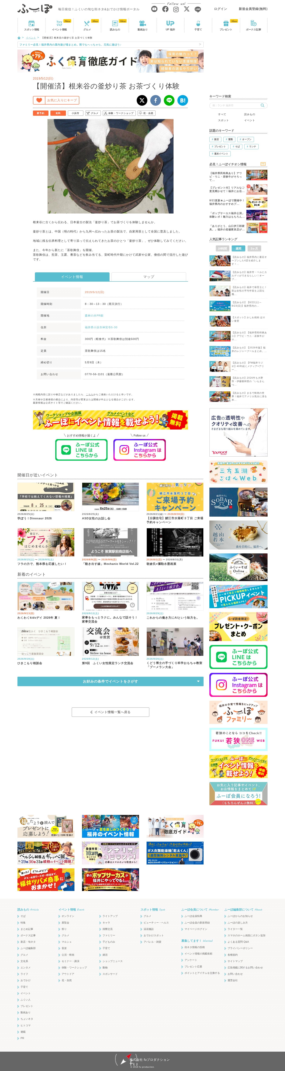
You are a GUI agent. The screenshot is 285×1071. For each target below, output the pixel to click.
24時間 (222, 248)
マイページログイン (196, 929)
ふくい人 (26, 999)
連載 (23, 1031)
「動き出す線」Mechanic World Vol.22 (110, 563)
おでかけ (26, 980)
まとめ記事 (27, 929)
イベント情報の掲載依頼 (198, 953)
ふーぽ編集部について (243, 909)
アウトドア (68, 973)
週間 (238, 248)
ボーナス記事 (253, 29)
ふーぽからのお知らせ (240, 916)
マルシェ (67, 941)
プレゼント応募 (193, 966)
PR (22, 1038)
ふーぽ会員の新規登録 (197, 922)
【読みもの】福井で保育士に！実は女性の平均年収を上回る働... (249, 291)
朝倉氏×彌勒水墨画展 (161, 563)
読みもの (115, 29)
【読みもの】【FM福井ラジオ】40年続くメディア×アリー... (248, 366)
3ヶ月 (254, 248)
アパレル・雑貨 (152, 941)
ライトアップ (110, 916)
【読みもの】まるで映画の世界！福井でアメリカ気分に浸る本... (249, 396)
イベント (59, 29)
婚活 (105, 954)
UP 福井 (170, 29)
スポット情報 (153, 909)
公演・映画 (68, 954)
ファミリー (109, 935)
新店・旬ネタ (28, 941)
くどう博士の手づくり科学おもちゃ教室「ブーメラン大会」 (174, 665)
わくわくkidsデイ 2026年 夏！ (39, 617)
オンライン (68, 916)
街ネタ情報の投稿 (195, 947)
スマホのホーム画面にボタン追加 (246, 935)
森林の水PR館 (94, 315)
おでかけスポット (154, 935)
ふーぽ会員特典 (193, 916)
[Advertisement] (238, 66)
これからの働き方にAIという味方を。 (173, 617)
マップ (148, 277)
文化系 (24, 961)
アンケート (191, 960)
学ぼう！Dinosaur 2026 (34, 518)
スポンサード (110, 973)
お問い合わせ (235, 973)
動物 (105, 967)
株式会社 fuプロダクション (150, 1059)
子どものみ (109, 941)
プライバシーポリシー (240, 948)
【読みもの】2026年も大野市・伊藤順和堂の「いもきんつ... (248, 381)
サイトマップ (235, 961)
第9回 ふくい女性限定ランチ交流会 (107, 663)
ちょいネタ (27, 1018)
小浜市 (75, 113)
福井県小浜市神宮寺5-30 (101, 327)
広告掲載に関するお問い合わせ (245, 967)
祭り (64, 929)
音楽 (64, 948)
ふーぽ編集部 (28, 948)
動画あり (143, 29)
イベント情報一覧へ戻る (112, 712)
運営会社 (233, 980)
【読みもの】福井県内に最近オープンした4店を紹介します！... (249, 260)
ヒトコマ (26, 1025)
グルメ (87, 29)
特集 (23, 922)
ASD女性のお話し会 (96, 518)
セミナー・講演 (70, 961)
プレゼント (226, 29)
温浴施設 (149, 929)
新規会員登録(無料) (253, 8)
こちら (89, 394)
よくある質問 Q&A (238, 941)
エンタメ (26, 967)
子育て (198, 29)
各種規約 (233, 954)
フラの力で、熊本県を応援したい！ (42, 563)
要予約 (40, 113)
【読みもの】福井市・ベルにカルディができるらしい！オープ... (249, 275)
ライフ (24, 973)
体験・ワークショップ (121, 113)
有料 (58, 113)
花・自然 (148, 113)
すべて (222, 114)
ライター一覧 (235, 929)
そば (23, 916)
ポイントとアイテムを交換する (202, 973)
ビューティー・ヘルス (156, 922)
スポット (31, 29)
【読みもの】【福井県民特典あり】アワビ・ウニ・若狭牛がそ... (249, 336)
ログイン (220, 8)
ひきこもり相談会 (29, 663)
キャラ (106, 922)
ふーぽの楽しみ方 (238, 922)
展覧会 (65, 922)
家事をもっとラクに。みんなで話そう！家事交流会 (110, 619)
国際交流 (108, 929)
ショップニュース (113, 961)
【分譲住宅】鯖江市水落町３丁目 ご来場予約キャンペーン (175, 520)
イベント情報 (72, 277)
